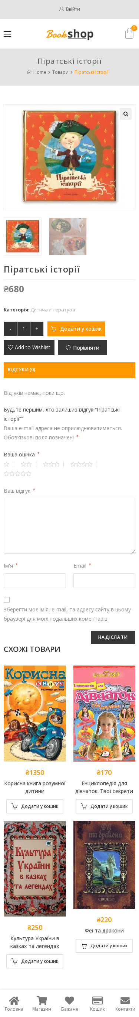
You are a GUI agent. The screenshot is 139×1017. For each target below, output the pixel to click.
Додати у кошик (81, 328)
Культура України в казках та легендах (34, 942)
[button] (29, 347)
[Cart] (129, 33)
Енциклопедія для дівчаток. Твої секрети (104, 787)
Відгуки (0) (21, 369)
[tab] (69, 369)
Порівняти (86, 347)
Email (82, 565)
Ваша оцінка (22, 454)
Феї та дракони (104, 930)
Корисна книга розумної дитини (35, 787)
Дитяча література (52, 309)
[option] (24, 236)
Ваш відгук (19, 490)
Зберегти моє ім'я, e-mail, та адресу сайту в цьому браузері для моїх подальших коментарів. (67, 614)
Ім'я (11, 565)
